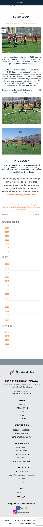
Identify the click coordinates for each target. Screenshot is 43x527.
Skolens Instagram (23, 512)
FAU (21, 488)
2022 (7, 236)
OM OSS (21, 401)
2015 (7, 273)
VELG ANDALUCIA (21, 471)
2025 (7, 248)
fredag (24, 207)
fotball (12, 207)
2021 (7, 232)
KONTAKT (21, 497)
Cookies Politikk (12, 523)
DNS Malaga (32, 23)
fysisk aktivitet (31, 207)
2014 (7, 268)
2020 (7, 228)
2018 (7, 285)
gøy (38, 207)
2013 (7, 264)
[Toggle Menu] (3, 2)
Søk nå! (5, 214)
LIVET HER (21, 479)
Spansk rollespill (34, 214)
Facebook (23, 508)
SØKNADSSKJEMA (21, 433)
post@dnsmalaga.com (23, 393)
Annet (21, 14)
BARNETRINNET (21, 447)
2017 (7, 281)
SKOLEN (21, 404)
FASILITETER (21, 418)
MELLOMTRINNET (21, 451)
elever (8, 207)
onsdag (19, 209)
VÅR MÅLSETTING (21, 408)
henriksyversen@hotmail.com (21, 195)
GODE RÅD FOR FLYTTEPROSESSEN (21, 475)
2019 (7, 290)
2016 (7, 277)
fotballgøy (18, 207)
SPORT (21, 482)
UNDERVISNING (21, 443)
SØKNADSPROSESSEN (21, 430)
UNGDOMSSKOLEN (21, 454)
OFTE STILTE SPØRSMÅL (21, 437)
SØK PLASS (21, 425)
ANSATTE (21, 415)
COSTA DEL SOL (21, 468)
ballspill (32, 205)
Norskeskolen (21, 3)
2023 (7, 240)
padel (24, 209)
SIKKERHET (21, 458)
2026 (7, 252)
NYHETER (21, 493)
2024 (7, 244)
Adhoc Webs (32, 523)
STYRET (22, 411)
